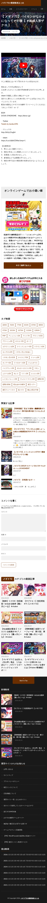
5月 (21, 855)
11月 (40, 861)
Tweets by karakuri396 (9, 124)
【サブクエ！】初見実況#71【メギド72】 (34, 602)
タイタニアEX (23, 357)
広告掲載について (10, 793)
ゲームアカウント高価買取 (13, 830)
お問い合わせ (8, 769)
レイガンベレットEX (10, 379)
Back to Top (23, 681)
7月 (27, 855)
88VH (41, 325)
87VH (33, 325)
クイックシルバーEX (24, 347)
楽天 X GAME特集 (10, 812)
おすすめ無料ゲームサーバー (14, 818)
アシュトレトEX (14, 336)
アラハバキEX (37, 336)
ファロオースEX (19, 363)
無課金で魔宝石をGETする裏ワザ (15, 824)
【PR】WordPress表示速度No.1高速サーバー (19, 836)
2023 (5, 873)
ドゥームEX (35, 357)
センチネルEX (7, 352)
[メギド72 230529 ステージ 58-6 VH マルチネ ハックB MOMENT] (6, 470)
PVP (4, 336)
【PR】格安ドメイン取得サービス (15, 842)
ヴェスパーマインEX (27, 379)
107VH (20, 330)
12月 (43, 861)
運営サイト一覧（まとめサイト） (15, 799)
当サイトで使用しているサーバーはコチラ (18, 806)
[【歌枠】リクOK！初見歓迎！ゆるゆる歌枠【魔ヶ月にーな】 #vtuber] (6, 699)
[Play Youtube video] (23, 65)
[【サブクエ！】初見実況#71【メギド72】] (6, 712)
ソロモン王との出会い (23, 352)
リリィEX (24, 374)
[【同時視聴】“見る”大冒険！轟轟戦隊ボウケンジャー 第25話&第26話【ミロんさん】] (6, 412)
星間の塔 (40, 379)
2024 (5, 867)
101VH (12, 330)
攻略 (10, 9)
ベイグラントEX (8, 368)
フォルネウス (32, 363)
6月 (24, 855)
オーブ (29, 341)
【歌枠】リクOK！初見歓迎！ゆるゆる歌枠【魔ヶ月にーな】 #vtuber (12, 603)
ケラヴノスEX (39, 347)
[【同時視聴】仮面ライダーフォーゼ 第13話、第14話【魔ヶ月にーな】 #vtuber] (6, 739)
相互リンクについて (11, 787)
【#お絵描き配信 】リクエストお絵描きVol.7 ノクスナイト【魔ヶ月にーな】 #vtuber (11, 633)
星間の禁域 (6, 384)
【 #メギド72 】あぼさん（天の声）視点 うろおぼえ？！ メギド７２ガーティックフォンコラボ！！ (12, 665)
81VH (26, 325)
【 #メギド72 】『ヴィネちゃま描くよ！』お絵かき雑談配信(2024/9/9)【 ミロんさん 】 (29, 431)
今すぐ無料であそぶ (23, 265)
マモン (36, 368)
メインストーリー (21, 9)
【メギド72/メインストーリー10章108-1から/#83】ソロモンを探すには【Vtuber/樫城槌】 (34, 664)
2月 (12, 855)
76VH (12, 325)
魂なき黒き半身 (32, 390)
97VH (5, 330)
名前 (3, 535)
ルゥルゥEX (35, 374)
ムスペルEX (7, 374)
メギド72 (14, 31)
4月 (18, 855)
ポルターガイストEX (24, 368)
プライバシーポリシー (11, 781)
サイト (3, 554)
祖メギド (21, 390)
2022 (5, 879)
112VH (28, 330)
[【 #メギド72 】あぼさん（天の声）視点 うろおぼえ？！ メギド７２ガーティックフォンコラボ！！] (6, 752)
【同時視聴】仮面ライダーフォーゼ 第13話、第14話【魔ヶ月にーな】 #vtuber (34, 633)
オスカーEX (19, 341)
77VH (19, 325)
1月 (9, 855)
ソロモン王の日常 (9, 357)
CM (42, 9)
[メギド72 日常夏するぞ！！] (6, 484)
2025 (5, 861)
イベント (34, 9)
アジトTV (26, 336)
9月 (32, 861)
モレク (16, 374)
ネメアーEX (7, 363)
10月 (36, 861)
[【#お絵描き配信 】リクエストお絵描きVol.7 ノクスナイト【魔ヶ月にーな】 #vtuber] (6, 726)
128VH (37, 330)
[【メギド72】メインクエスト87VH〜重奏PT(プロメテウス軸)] (6, 456)
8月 (29, 855)
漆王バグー (32, 384)
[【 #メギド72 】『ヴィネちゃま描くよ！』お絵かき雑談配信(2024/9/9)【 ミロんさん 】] (6, 433)
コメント (4, 512)
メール (4, 544)
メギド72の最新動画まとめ (30, 898)
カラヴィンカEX (8, 347)
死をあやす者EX (19, 384)
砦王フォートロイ (9, 390)
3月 (15, 855)
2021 (5, 885)
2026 (5, 855)
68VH (5, 325)
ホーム (3, 9)
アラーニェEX (7, 341)
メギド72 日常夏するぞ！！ (24, 480)
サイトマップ (8, 775)
